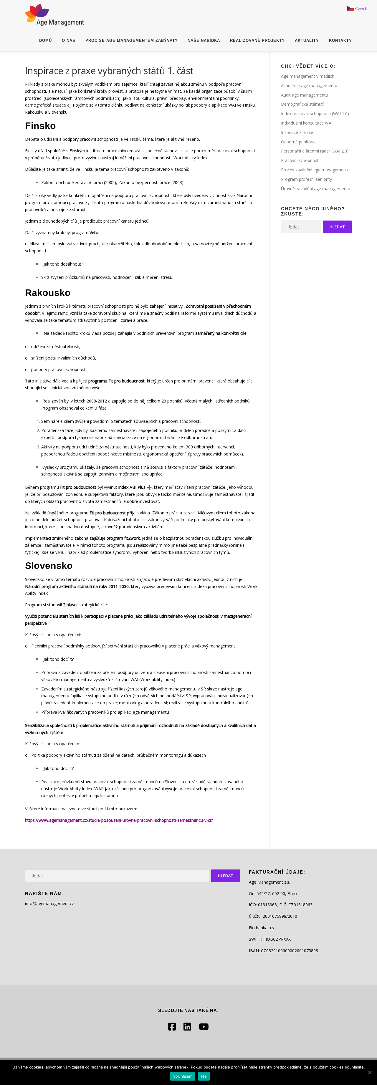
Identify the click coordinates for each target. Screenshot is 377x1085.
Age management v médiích (307, 76)
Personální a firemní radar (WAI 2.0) (314, 151)
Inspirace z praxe (297, 132)
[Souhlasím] (370, 1072)
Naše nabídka (204, 40)
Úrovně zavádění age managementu (315, 188)
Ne (204, 1076)
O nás (68, 40)
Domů (45, 40)
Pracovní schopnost (300, 160)
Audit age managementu (304, 95)
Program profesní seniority (306, 179)
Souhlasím (182, 1076)
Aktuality (307, 40)
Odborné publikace (299, 142)
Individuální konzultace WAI (307, 123)
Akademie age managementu (309, 85)
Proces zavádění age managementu (315, 170)
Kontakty (340, 40)
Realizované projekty (257, 40)
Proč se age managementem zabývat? (131, 40)
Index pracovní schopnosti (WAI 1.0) (315, 113)
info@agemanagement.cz (49, 903)
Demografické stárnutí (302, 104)
